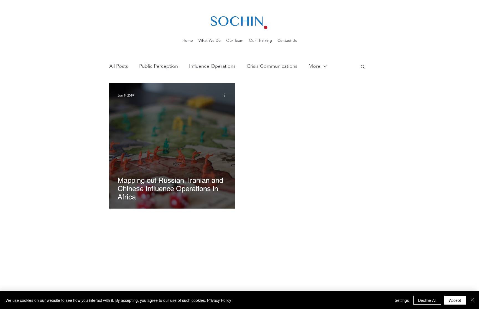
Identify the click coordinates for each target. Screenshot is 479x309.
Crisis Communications (272, 66)
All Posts (118, 66)
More (314, 66)
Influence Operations (212, 66)
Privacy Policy (219, 300)
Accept (455, 300)
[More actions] (226, 95)
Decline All (427, 300)
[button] (362, 67)
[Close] (472, 300)
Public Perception (158, 66)
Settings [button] (402, 300)
